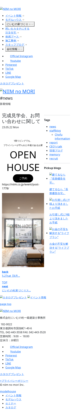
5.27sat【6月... (11, 276)
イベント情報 (13, 395)
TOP (4, 282)
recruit (53, 158)
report (53, 142)
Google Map (13, 77)
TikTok (9, 69)
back (5, 272)
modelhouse (8, 391)
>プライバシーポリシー (14, 381)
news (52, 126)
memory (54, 154)
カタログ (10, 407)
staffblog (55, 130)
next (5, 286)
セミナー (10, 403)
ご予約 (23, 178)
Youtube (15, 61)
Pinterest (11, 65)
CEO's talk (55, 146)
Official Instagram (21, 56)
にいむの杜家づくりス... (16, 290)
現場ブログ (56, 150)
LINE (8, 73)
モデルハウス (13, 399)
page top (5, 304)
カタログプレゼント (12, 83)
